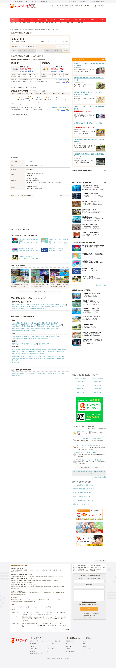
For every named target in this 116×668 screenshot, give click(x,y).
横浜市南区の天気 (17, 325)
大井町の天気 (59, 356)
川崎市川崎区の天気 (17, 336)
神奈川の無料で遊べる (29, 580)
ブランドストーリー (88, 641)
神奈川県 (89, 473)
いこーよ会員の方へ (89, 617)
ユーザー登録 (14, 607)
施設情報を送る (29, 46)
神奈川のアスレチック (52, 580)
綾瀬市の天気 (44, 353)
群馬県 (88, 471)
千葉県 (98, 471)
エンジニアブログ (70, 651)
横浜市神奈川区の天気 (30, 323)
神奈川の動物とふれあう (38, 576)
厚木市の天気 (41, 351)
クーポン (31, 51)
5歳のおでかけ (97, 385)
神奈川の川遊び (28, 582)
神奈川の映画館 (39, 586)
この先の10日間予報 (62, 80)
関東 (24, 22)
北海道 (19, 22)
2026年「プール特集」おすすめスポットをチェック (52, 600)
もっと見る (65, 629)
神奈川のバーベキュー (34, 570)
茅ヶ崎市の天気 (62, 349)
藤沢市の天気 (43, 349)
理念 (67, 643)
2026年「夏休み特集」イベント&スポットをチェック (24, 600)
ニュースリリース (34, 648)
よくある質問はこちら (89, 615)
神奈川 (30, 22)
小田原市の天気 (52, 349)
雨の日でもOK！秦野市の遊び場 (82, 492)
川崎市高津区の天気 (53, 336)
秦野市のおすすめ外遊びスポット (82, 504)
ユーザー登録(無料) (95, 1)
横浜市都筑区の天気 (30, 330)
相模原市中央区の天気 (30, 344)
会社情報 (85, 646)
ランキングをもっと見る (99, 477)
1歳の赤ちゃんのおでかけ (98, 378)
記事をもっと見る (40, 291)
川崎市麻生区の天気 (42, 338)
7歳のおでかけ (97, 388)
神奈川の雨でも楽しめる (17, 586)
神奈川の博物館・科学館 (50, 586)
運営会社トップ (69, 641)
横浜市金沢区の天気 (56, 325)
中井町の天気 (50, 356)
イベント (23, 19)
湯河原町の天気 (59, 358)
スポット (14, 19)
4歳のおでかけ (80, 385)
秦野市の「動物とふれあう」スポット (83, 489)
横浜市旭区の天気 (54, 327)
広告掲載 (32, 646)
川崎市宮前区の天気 (30, 338)
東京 (26, 22)
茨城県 (78, 471)
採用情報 (68, 648)
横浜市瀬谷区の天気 (28, 328)
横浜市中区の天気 (54, 323)
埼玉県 (93, 471)
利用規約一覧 (33, 643)
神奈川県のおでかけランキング (38, 308)
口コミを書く (17, 46)
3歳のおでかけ (97, 381)
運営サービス (69, 646)
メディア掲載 (50, 648)
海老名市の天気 (16, 353)
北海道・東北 (13, 22)
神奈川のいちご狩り (61, 592)
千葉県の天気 (50, 373)
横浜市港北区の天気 (17, 327)
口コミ (40, 51)
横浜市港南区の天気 (42, 327)
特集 (102, 19)
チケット (22, 51)
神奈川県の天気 (16, 375)
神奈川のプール (59, 570)
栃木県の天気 (24, 373)
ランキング (52, 19)
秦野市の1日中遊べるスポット (81, 496)
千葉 (33, 22)
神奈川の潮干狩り (50, 592)
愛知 (43, 22)
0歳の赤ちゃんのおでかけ (80, 378)
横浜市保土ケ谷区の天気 (30, 325)
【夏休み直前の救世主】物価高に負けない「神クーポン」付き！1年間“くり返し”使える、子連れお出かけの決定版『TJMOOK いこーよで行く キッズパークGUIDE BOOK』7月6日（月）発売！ (44, 618)
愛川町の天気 (15, 360)
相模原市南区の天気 (43, 344)
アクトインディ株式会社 (84, 638)
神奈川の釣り (44, 570)
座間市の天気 (25, 353)
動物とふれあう (91, 6)
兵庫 (64, 22)
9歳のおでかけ (97, 392)
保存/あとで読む (84, 1)
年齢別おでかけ (64, 19)
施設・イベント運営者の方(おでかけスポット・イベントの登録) (35, 607)
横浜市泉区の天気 (52, 328)
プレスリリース (87, 648)
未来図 (84, 643)
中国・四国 (70, 22)
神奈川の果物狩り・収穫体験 (18, 594)
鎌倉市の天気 (34, 349)
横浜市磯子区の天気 (43, 325)
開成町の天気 (33, 358)
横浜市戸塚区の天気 (30, 327)
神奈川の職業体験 (59, 576)
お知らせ (48, 51)
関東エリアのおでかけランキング (21, 305)
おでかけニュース (80, 19)
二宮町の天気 (41, 356)
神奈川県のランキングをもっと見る (89, 467)
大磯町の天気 (33, 356)
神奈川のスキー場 (26, 592)
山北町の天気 (24, 358)
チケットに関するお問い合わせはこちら (89, 613)
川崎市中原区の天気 (41, 336)
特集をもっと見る (101, 285)
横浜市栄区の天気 (40, 328)
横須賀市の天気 (16, 349)
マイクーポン (74, 1)
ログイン (103, 1)
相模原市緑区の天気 (17, 344)
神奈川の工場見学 (15, 576)
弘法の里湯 (29, 161)
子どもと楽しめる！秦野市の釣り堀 (83, 500)
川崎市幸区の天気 (29, 336)
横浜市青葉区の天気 (17, 330)
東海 (40, 22)
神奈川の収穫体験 (49, 576)
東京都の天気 (59, 373)
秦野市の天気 (33, 351)
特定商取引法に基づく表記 (36, 653)
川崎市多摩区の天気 (17, 338)
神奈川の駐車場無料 (41, 580)
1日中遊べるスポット (101, 6)
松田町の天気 (15, 358)
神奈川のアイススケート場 (38, 592)
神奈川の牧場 (51, 570)
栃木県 (83, 471)
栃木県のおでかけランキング (57, 305)
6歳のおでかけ (80, 388)
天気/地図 (66, 51)
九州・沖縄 (77, 22)
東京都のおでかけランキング (20, 308)
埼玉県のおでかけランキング (37, 306)
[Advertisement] (40, 150)
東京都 (103, 471)
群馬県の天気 (33, 373)
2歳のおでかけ (80, 381)
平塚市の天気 (25, 349)
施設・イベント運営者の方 (36, 641)
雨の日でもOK (82, 6)
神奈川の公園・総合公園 (17, 582)
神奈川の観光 (14, 571)
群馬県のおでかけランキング (20, 306)
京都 (61, 22)
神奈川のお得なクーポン (17, 580)
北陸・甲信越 (49, 22)
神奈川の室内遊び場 (29, 586)
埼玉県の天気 (41, 373)
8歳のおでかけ (80, 392)
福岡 (82, 22)
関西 (56, 22)
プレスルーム (50, 646)
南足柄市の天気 (34, 353)
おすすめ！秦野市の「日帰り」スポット (84, 485)
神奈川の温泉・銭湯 (16, 592)
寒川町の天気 (24, 356)
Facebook (32, 651)
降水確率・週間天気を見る (60, 107)
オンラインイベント (37, 19)
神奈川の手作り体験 (26, 576)
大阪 (58, 22)
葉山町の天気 (15, 356)
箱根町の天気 (41, 358)
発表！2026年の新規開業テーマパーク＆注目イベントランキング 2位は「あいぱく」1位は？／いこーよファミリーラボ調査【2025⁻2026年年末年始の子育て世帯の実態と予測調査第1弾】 (44, 625)
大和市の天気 (50, 351)
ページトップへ (101, 560)
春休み (76, 6)
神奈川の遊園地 (15, 570)
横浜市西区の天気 (43, 323)
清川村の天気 (15, 363)
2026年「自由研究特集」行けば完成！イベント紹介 (24, 601)
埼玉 (36, 22)
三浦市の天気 (24, 351)
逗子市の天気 (15, 351)
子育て (93, 19)
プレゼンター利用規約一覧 (53, 641)
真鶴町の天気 (50, 358)
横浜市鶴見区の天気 (17, 323)
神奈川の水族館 (15, 588)
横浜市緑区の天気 (17, 328)
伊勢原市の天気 (59, 351)
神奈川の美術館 (60, 586)
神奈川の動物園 (23, 570)
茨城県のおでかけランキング (40, 305)
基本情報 (14, 51)
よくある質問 (50, 643)
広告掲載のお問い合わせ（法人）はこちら (89, 604)
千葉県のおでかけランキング (55, 306)
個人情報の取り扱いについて (89, 602)
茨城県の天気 (15, 373)
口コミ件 (65, 41)
